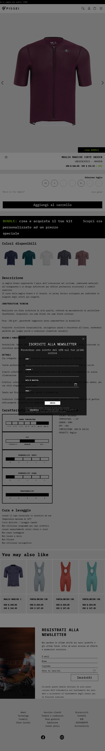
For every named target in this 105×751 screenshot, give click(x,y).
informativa (34, 410)
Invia (52, 403)
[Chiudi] (83, 339)
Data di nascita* (32, 380)
